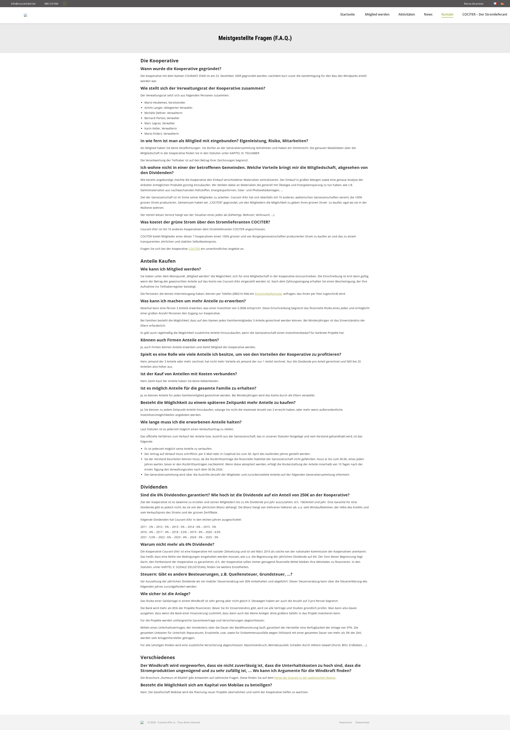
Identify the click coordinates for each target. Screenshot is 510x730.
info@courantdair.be (23, 3)
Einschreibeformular (268, 294)
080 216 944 (51, 3)
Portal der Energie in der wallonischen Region (304, 678)
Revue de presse (473, 3)
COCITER (194, 249)
